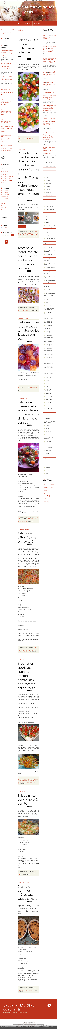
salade (28, 138)
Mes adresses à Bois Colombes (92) (49, 308)
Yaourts (47, 473)
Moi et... (48, 383)
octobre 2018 (4, 199)
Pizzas (47, 405)
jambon (35, 234)
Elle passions (49, 219)
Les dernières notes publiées (29, 1024)
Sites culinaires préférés (48, 437)
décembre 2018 (5, 194)
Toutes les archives (5, 212)
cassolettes (48, 183)
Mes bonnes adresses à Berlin (48, 317)
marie (44, 95)
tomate (23, 234)
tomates (26, 139)
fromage (28, 234)
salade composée (29, 648)
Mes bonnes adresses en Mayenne (50, 362)
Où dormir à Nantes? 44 (48, 390)
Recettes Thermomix (47, 417)
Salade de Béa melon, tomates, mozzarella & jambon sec (28, 48)
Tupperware (49, 461)
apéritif (33, 233)
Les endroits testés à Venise (50, 276)
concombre (29, 782)
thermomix (51, 484)
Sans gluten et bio (50, 431)
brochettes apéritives (29, 779)
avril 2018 (3, 207)
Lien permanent (23, 137)
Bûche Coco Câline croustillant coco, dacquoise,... (49, 97)
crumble (20, 988)
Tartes (47, 453)
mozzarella (33, 138)
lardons (52, 487)
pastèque (33, 387)
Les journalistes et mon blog (49, 298)
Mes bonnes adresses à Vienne (49, 345)
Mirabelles (48, 380)
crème (47, 198)
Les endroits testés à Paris (50, 263)
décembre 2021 (5, 190)
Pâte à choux (49, 396)
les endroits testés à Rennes (49, 268)
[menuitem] (19, 23)
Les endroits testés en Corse (50, 285)
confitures (48, 192)
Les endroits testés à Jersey (50, 255)
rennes (54, 498)
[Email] (6, 242)
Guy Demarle (49, 235)
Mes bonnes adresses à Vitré (48, 349)
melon (29, 139)
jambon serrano (22, 782)
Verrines (48, 467)
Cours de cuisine (50, 195)
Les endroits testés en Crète (50, 290)
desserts (25, 988)
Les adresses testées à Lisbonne (49, 246)
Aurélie (45, 48)
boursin (20, 236)
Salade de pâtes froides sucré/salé (27, 537)
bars (47, 175)
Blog (47, 177)
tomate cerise (25, 310)
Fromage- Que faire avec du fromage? (49, 226)
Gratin (47, 232)
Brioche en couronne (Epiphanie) (49, 37)
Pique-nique (49, 402)
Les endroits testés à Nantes (50, 259)
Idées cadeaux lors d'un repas (49, 239)
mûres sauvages (29, 990)
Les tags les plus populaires (39, 1024)
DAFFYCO (46, 35)
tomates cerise (25, 780)
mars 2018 (3, 209)
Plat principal (49, 408)
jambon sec (21, 139)
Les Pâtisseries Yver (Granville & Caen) (6, 122)
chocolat (48, 186)
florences (46, 121)
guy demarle (47, 493)
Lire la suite (3, 41)
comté (33, 650)
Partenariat (48, 393)
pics (30, 233)
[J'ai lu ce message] (55, 1026)
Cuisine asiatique (50, 206)
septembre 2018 (5, 201)
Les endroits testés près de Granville (50, 294)
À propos (37, 23)
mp (44, 59)
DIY (46, 217)
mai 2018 (3, 205)
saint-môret (35, 309)
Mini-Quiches (49, 377)
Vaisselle (48, 464)
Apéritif (47, 169)
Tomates (48, 459)
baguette (30, 309)
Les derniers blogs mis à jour (18, 1024)
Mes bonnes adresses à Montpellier (48, 327)
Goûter (47, 230)
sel (26, 651)
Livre (47, 302)
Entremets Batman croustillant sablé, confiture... (6, 102)
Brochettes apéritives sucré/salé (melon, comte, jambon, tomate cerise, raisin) (27, 676)
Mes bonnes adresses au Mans (49, 353)
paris (45, 484)
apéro (37, 233)
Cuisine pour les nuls (49, 210)
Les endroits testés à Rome (50, 272)
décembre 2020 (5, 192)
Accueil (19, 23)
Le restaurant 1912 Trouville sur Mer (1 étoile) (6, 112)
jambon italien (21, 520)
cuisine (47, 203)
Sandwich (48, 428)
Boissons (48, 180)
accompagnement (50, 166)
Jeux (47, 243)
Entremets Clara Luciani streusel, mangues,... (6, 140)
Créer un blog (26, 1022)
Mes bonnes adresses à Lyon (48, 321)
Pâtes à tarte (49, 399)
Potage (47, 411)
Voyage (47, 470)
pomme (19, 990)
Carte (4, 217)
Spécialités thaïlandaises (47, 442)
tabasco (23, 651)
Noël (47, 386)
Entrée (36, 137)
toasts (25, 309)
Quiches (48, 414)
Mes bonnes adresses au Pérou (49, 358)
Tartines (48, 456)
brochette (26, 233)
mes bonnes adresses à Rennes (49, 340)
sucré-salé (48, 450)
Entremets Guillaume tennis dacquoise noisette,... (6, 129)
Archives (28, 23)
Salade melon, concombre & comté (28, 799)
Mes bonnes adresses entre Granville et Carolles (49, 367)
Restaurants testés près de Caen (49, 421)
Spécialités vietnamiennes (48, 446)
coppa (26, 650)
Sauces (47, 434)
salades (25, 64)
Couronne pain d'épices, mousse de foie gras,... (6, 68)
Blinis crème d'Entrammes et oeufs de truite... (6, 53)
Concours (48, 189)
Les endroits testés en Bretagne (50, 281)
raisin (31, 234)
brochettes (25, 236)
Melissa (45, 150)
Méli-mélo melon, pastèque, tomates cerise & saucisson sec (28, 330)
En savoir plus (7, 1027)
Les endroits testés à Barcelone (50, 250)
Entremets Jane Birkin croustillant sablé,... (7, 149)
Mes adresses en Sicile (49, 313)
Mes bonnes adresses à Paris (48, 336)
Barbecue (48, 172)
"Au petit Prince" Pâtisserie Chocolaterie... (48, 108)
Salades (20, 138)
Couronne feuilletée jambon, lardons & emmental (49, 74)
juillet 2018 (3, 203)
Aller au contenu (5, 2)
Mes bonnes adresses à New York (49, 332)
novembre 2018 (5, 196)
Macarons (48, 305)
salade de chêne (30, 518)
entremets (46, 498)
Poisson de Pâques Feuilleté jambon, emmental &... (49, 50)
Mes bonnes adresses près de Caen (48, 373)
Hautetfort (31, 1022)
